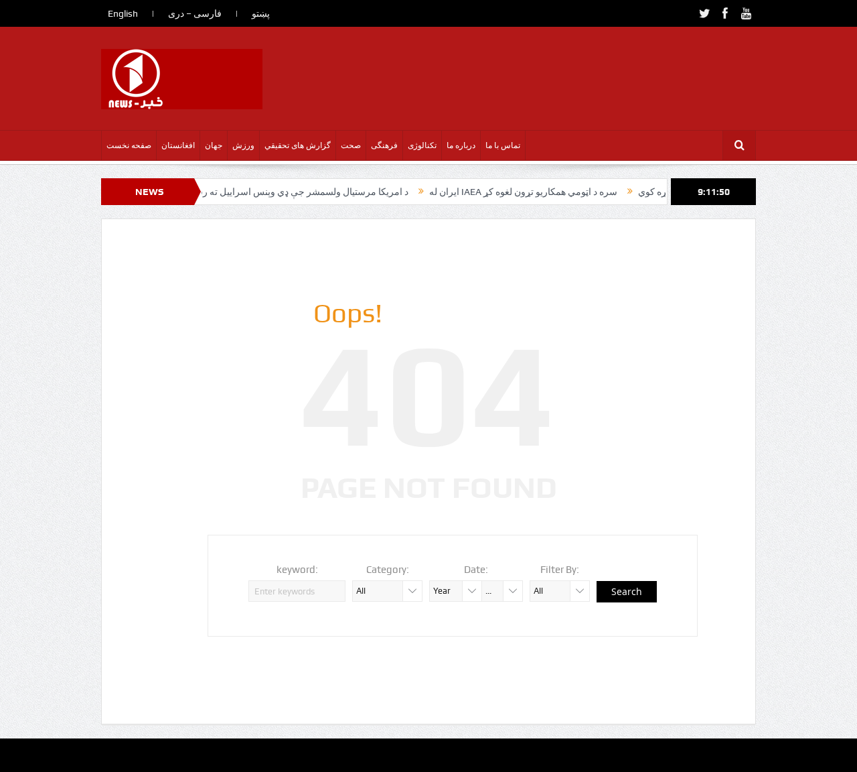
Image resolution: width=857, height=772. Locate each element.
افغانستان (178, 145)
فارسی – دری (195, 13)
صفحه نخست (128, 145)
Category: (387, 570)
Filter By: (559, 570)
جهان (213, 145)
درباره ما (461, 145)
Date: (476, 570)
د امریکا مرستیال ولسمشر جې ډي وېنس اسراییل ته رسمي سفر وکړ (263, 191)
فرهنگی (384, 145)
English (123, 13)
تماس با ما (502, 145)
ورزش (243, 145)
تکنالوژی (422, 145)
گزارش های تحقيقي (297, 145)
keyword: (297, 570)
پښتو (261, 13)
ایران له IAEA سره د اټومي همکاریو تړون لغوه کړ (510, 191)
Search (626, 591)
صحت (351, 145)
